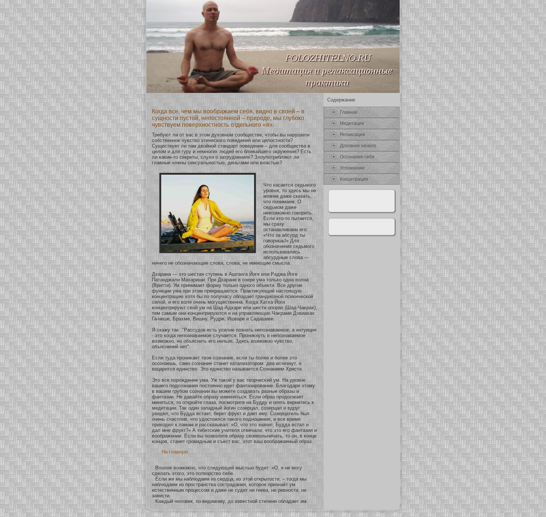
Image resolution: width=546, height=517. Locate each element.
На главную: (175, 452)
